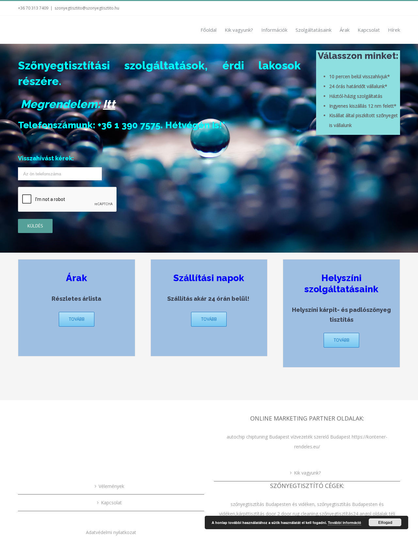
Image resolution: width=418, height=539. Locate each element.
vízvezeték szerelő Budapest (320, 437)
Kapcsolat (111, 502)
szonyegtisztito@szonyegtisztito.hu (87, 8)
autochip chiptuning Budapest (258, 437)
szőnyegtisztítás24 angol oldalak (353, 514)
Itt (109, 104)
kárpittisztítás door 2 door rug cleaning (277, 514)
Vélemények (111, 486)
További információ (344, 522)
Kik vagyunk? (307, 473)
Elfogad (385, 522)
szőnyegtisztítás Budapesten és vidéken (272, 504)
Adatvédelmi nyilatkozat (111, 532)
